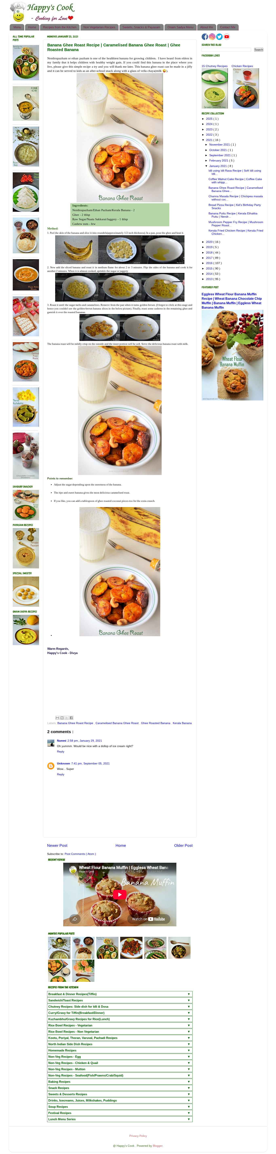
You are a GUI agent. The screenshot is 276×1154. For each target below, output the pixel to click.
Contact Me (227, 27)
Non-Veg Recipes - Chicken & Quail (73, 1063)
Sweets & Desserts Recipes (67, 1094)
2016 (209, 263)
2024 (209, 124)
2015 (209, 268)
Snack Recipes (58, 1088)
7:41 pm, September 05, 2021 (90, 763)
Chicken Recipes (242, 66)
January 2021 (218, 166)
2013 (209, 279)
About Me (206, 27)
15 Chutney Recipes (215, 66)
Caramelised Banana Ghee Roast (117, 723)
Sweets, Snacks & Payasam (141, 27)
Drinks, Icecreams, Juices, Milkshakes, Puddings (82, 1100)
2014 (209, 273)
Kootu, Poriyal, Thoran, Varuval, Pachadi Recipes (82, 1038)
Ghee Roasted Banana (156, 723)
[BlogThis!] (62, 718)
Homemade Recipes (62, 1050)
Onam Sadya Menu (180, 27)
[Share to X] (67, 718)
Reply (60, 751)
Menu (17, 27)
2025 (209, 118)
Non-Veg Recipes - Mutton (66, 1069)
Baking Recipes (59, 1081)
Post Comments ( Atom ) (80, 853)
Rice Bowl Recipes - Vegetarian (70, 1025)
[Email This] (57, 718)
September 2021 (220, 155)
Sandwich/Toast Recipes (65, 1000)
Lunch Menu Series (62, 1119)
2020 (209, 241)
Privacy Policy (138, 1135)
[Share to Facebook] (71, 718)
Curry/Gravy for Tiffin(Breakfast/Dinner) (76, 1013)
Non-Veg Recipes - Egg (64, 1056)
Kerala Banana (182, 723)
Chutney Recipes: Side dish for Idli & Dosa (78, 1006)
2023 (209, 129)
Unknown (63, 763)
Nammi (61, 740)
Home (32, 27)
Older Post (183, 845)
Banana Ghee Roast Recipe (75, 723)
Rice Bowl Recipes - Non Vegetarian (73, 1031)
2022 (209, 134)
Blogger (157, 1145)
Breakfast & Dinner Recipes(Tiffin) (72, 994)
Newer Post (57, 845)
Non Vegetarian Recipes (99, 27)
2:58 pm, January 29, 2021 (84, 740)
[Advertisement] (119, 684)
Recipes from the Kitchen (59, 27)
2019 (209, 247)
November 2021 (220, 144)
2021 (209, 139)
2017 (209, 257)
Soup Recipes (58, 1106)
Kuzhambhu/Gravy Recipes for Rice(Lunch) (79, 1019)
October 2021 (218, 150)
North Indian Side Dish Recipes (70, 1044)
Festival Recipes (59, 1113)
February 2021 (219, 160)
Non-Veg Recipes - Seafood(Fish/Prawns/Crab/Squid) (85, 1075)
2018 (209, 252)
